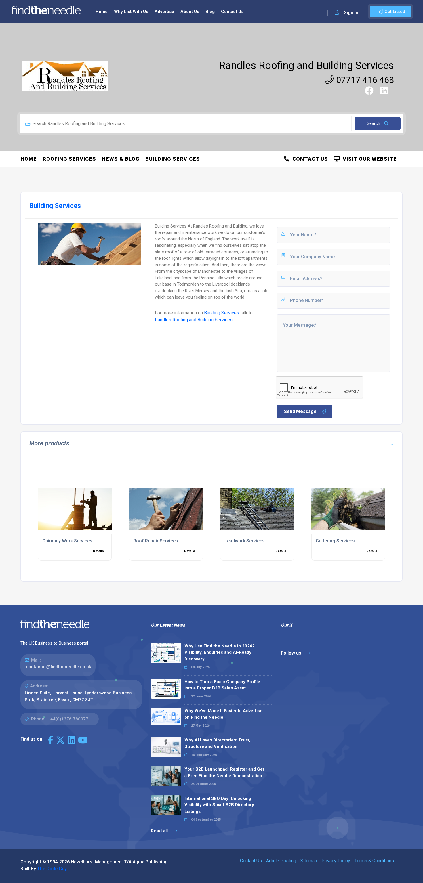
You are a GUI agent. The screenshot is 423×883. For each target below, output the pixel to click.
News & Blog (121, 159)
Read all (160, 831)
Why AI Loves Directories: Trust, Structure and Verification (217, 743)
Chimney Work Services (67, 541)
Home (102, 11)
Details (98, 551)
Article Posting (281, 860)
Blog (210, 11)
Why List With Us (131, 11)
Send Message (300, 411)
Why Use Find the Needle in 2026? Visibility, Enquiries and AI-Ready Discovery (219, 652)
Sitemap (308, 860)
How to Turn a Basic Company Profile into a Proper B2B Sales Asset (222, 685)
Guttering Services (335, 541)
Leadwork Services (244, 541)
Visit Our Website (368, 159)
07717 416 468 (364, 80)
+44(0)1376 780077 (68, 719)
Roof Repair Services (155, 541)
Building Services (172, 159)
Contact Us (232, 11)
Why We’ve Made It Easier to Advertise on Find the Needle (223, 714)
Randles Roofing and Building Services (306, 66)
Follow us (291, 653)
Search (374, 123)
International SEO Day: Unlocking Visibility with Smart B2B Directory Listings (219, 805)
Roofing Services (69, 159)
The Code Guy (52, 868)
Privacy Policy (335, 860)
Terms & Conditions (374, 860)
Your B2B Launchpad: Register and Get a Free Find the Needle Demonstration (224, 772)
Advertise (164, 11)
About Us (189, 11)
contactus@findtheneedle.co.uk (58, 666)
